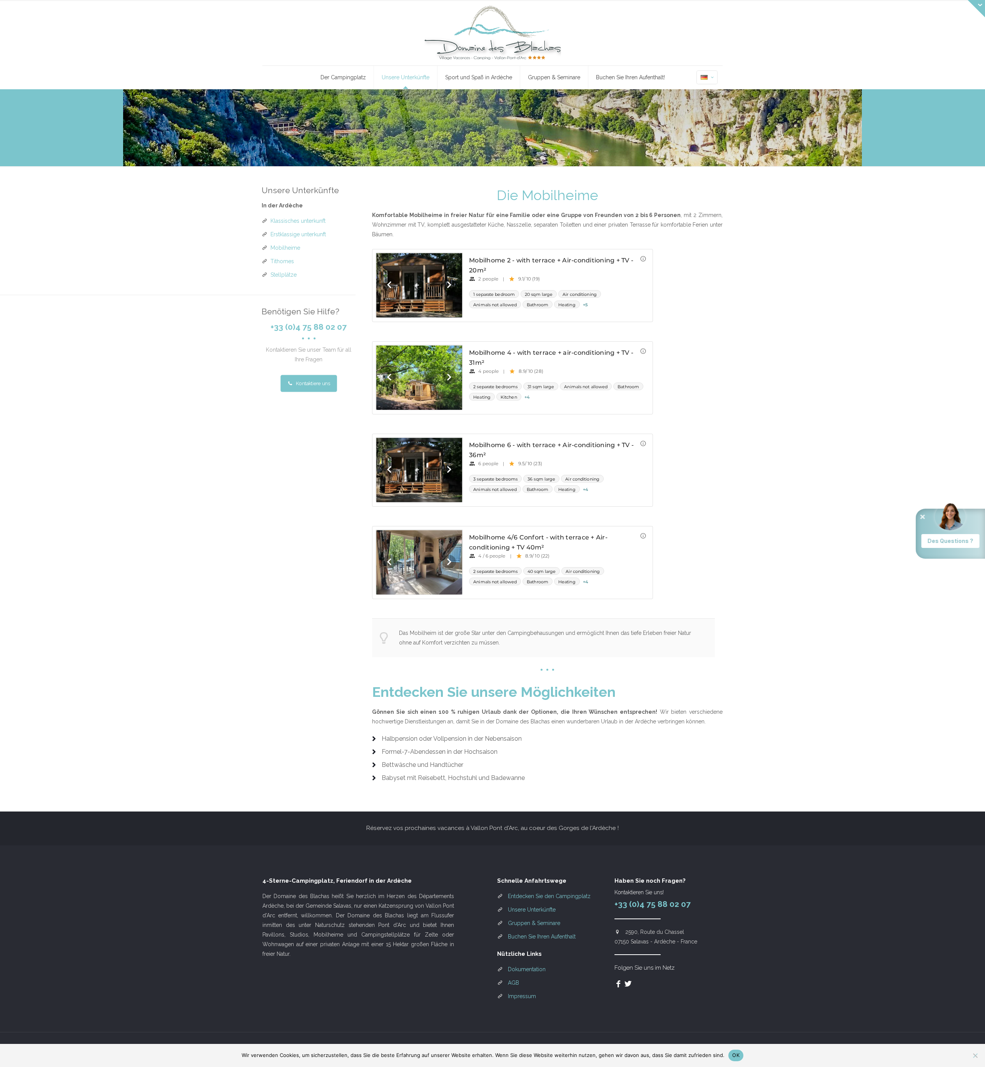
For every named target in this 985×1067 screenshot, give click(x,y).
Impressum (522, 996)
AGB (513, 983)
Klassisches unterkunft (298, 221)
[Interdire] (975, 1055)
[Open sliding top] (976, 8)
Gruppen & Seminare (534, 923)
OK (736, 1055)
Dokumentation (527, 969)
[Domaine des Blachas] (492, 32)
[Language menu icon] (707, 77)
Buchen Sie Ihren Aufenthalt (542, 936)
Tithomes (282, 261)
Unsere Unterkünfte (532, 910)
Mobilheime (285, 248)
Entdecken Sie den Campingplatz (549, 896)
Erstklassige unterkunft (298, 234)
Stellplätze (283, 275)
